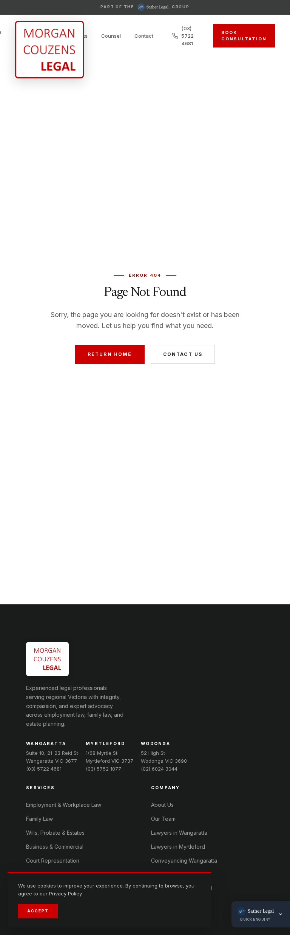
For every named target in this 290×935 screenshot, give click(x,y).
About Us (162, 805)
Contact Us (183, 354)
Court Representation (52, 860)
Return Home (110, 354)
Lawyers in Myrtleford (178, 846)
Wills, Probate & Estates (55, 832)
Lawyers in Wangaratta (179, 832)
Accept (38, 911)
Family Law (39, 818)
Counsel (111, 36)
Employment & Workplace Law (63, 805)
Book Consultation (244, 35)
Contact (143, 36)
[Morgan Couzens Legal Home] (49, 49)
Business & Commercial (54, 846)
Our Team (163, 818)
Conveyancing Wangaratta (184, 860)
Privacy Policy (65, 894)
